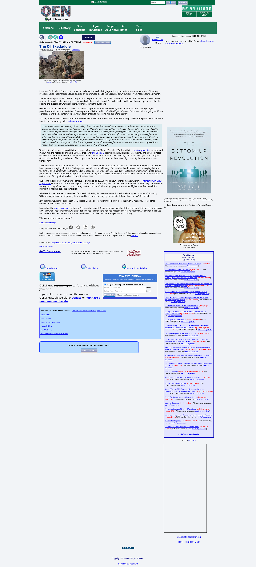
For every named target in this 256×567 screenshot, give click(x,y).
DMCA (75, 82)
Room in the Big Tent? (173, 421)
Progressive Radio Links (189, 541)
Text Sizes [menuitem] (139, 28)
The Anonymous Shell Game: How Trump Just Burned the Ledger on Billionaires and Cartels (186, 340)
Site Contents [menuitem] (79, 28)
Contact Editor (92, 268)
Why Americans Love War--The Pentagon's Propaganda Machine (188, 355)
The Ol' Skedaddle (55, 46)
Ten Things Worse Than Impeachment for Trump (183, 264)
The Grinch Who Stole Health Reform (54, 334)
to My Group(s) (46, 246)
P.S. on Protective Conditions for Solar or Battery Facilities (186, 292)
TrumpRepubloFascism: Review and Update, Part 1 (184, 377)
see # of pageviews (191, 266)
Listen (88, 37)
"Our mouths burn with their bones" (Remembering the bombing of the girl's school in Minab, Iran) (185, 277)
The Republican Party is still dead (177, 270)
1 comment (76, 50)
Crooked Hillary (46, 326)
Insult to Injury (46, 330)
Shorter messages (171, 371)
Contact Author (52, 268)
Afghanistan (56, 242)
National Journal (75, 121)
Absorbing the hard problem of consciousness (182, 427)
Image (49, 82)
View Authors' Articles (137, 268)
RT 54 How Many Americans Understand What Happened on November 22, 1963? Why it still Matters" (187, 326)
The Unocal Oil (98, 153)
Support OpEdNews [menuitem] (110, 28)
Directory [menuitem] (64, 28)
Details (70, 82)
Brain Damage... (46, 318)
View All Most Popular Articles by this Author (89, 311)
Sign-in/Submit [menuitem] (95, 28)
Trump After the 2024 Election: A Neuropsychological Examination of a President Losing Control (184, 390)
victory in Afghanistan (140, 150)
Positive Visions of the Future (175, 383)
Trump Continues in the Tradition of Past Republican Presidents (188, 415)
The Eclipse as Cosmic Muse (175, 319)
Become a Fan (157, 40)
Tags (86, 242)
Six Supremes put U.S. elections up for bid (180, 333)
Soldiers (79, 242)
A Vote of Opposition (172, 403)
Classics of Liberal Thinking (189, 537)
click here (192, 440)
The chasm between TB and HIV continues (180, 409)
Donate (76, 297)
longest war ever (61, 208)
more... (134, 235)
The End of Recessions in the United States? (181, 306)
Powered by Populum (128, 563)
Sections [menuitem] (48, 28)
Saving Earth (45, 314)
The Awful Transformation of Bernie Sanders (181, 397)
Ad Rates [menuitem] (123, 28)
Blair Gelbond (194, 383)
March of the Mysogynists (50, 322)
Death (64, 242)
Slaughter (71, 242)
